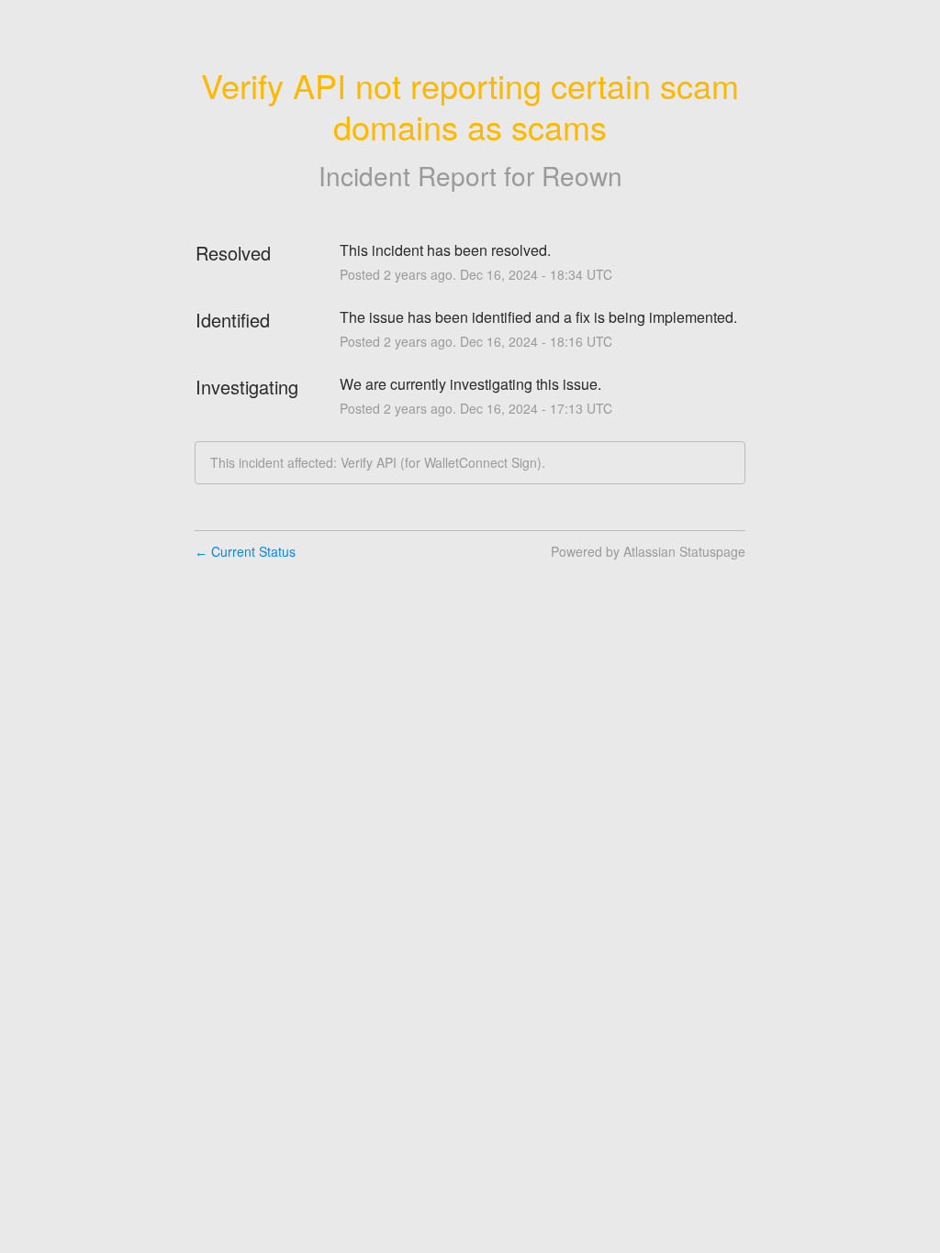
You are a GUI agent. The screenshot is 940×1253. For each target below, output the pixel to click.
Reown (582, 175)
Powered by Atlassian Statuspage (648, 551)
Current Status (245, 551)
